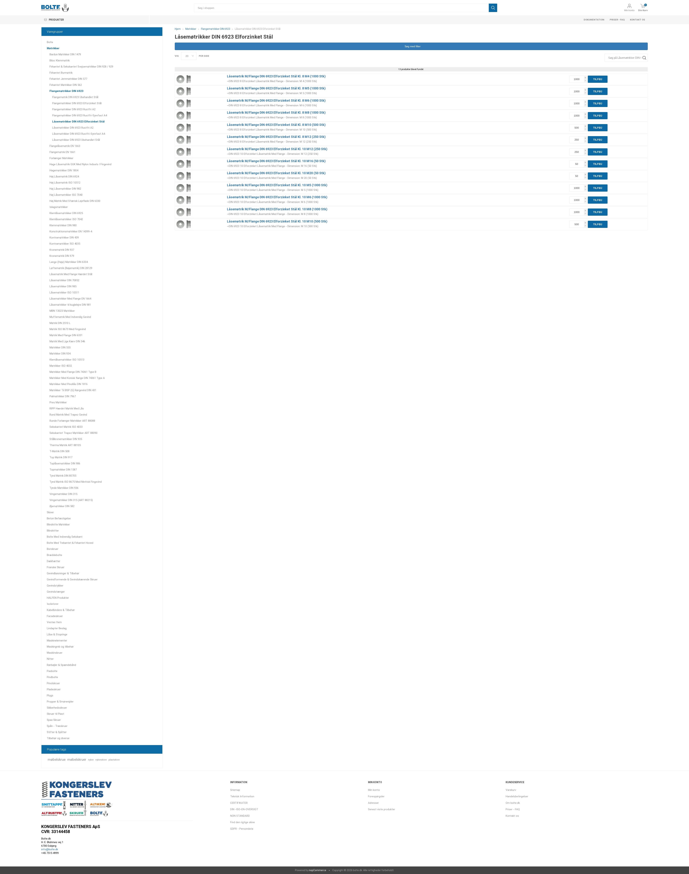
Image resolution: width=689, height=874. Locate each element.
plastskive (114, 759)
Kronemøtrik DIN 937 (62, 249)
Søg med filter (412, 46)
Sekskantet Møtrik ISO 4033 (66, 426)
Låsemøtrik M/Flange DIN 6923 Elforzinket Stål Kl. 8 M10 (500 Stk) (276, 125)
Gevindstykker (55, 585)
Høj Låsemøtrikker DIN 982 (65, 188)
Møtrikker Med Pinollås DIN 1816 (69, 384)
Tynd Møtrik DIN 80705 (63, 475)
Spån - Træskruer (57, 726)
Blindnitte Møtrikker (58, 524)
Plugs (50, 695)
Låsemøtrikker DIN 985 (63, 286)
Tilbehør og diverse (58, 738)
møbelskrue (56, 759)
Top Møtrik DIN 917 (61, 457)
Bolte (50, 42)
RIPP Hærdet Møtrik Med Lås (67, 408)
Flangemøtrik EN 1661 (62, 152)
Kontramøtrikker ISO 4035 (65, 243)
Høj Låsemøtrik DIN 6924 (64, 176)
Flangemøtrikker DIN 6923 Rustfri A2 (73, 109)
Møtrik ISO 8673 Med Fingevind (68, 329)
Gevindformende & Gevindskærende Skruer (72, 579)
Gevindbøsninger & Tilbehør (63, 573)
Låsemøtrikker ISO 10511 (64, 292)
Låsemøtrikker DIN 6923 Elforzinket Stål (78, 121)
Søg (493, 8)
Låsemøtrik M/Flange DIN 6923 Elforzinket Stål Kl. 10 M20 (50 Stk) (276, 173)
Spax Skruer (54, 720)
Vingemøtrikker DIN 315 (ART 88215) (71, 500)
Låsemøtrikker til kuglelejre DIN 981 (70, 304)
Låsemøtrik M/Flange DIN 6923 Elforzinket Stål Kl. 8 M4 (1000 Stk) (276, 76)
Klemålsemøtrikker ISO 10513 (67, 359)
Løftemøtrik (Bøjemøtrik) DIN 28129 (71, 268)
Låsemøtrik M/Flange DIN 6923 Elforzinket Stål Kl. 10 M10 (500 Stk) (277, 221)
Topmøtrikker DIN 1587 (63, 469)
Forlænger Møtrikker (61, 158)
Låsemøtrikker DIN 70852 (64, 280)
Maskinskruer (54, 652)
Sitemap (235, 790)
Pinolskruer (53, 683)
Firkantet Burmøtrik (61, 72)
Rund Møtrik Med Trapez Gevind (68, 414)
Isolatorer (52, 604)
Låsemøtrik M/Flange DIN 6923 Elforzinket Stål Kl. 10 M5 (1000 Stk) (277, 185)
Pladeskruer (54, 689)
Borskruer (52, 549)
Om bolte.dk (513, 803)
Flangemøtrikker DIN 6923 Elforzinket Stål (77, 103)
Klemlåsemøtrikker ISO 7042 (66, 219)
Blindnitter (53, 530)
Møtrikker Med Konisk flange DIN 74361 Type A (77, 378)
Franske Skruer (55, 567)
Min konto (629, 10)
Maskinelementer (57, 640)
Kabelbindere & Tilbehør (61, 610)
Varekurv (511, 790)
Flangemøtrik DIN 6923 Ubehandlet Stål (75, 97)
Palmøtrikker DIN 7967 (63, 396)
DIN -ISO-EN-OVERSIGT (244, 809)
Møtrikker (53, 48)
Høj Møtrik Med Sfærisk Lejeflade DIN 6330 (75, 201)
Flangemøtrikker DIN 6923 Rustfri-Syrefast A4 (79, 115)
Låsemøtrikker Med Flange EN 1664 (70, 298)
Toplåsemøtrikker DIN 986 (65, 463)
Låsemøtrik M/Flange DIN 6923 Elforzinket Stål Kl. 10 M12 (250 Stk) (277, 149)
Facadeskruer (55, 616)
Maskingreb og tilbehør (60, 646)
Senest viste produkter (381, 809)
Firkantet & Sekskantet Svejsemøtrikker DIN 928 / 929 (81, 66)
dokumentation (594, 19)
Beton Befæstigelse (59, 518)
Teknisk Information (242, 796)
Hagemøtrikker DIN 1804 (64, 170)
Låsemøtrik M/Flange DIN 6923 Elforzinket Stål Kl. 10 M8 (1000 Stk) (277, 209)
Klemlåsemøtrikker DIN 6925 (66, 213)
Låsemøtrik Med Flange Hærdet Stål (71, 274)
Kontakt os (637, 19)
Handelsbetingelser (517, 796)
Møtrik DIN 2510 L (60, 323)
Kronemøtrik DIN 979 (62, 256)
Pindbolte (52, 677)
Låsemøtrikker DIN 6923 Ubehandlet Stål (76, 140)
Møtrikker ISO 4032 (61, 365)
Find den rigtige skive (242, 822)
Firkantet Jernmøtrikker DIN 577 (68, 78)
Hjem (178, 28)
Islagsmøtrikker (59, 207)
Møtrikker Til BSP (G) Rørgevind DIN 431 (73, 390)
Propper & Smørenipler (60, 701)
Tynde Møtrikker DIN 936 (64, 488)
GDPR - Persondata (241, 828)
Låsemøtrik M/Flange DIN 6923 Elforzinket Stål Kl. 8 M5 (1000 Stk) (276, 88)
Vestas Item (54, 622)
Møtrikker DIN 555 (60, 347)
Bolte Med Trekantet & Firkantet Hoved (70, 542)
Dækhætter (53, 561)
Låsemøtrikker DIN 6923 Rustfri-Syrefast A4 (78, 133)
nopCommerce (317, 870)
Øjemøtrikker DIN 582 (62, 506)
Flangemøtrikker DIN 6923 (66, 91)
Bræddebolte (54, 555)
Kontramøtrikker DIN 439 (64, 237)
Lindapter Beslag (57, 628)
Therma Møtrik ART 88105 (65, 445)
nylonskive (101, 759)
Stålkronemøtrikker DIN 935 (66, 439)
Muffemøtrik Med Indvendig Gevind (70, 317)
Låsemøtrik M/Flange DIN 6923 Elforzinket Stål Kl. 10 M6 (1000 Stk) (277, 197)
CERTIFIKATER (239, 803)
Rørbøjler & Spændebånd (61, 665)
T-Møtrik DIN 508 (59, 451)
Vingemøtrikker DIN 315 (63, 494)
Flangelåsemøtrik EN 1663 (65, 146)
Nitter (50, 658)
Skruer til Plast (55, 713)
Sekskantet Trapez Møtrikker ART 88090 (73, 433)
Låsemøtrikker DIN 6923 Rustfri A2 (72, 127)
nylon (91, 759)
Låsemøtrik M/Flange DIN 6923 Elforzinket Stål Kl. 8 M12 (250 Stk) (276, 137)
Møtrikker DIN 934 (60, 353)
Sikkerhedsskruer (57, 707)
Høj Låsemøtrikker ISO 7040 (66, 194)
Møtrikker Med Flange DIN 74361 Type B (73, 372)
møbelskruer (76, 759)
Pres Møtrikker (58, 402)
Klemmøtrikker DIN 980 (63, 225)
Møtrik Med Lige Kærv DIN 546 (67, 341)
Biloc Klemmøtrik (60, 60)
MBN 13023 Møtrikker (62, 310)
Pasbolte (52, 671)
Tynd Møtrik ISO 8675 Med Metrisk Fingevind (76, 481)
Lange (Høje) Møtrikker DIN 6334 (69, 262)
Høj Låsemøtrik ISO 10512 (65, 182)
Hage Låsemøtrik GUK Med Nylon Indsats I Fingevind (80, 164)
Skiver (50, 512)
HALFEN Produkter (58, 597)
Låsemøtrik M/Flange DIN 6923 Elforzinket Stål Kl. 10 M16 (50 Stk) (276, 161)
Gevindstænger (56, 591)
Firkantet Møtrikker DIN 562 (66, 85)
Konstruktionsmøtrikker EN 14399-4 (71, 231)
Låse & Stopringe (57, 634)
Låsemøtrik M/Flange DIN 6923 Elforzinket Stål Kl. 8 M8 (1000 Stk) (276, 112)
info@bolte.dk (49, 849)
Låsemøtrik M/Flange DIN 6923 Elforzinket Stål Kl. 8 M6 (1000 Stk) (276, 100)
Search (644, 58)
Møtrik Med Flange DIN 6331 (66, 335)
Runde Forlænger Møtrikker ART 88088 (72, 420)
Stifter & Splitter (57, 732)
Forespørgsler (376, 796)
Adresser (373, 803)
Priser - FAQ (617, 19)
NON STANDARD (240, 815)
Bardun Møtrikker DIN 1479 (65, 54)
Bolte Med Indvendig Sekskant (64, 536)
